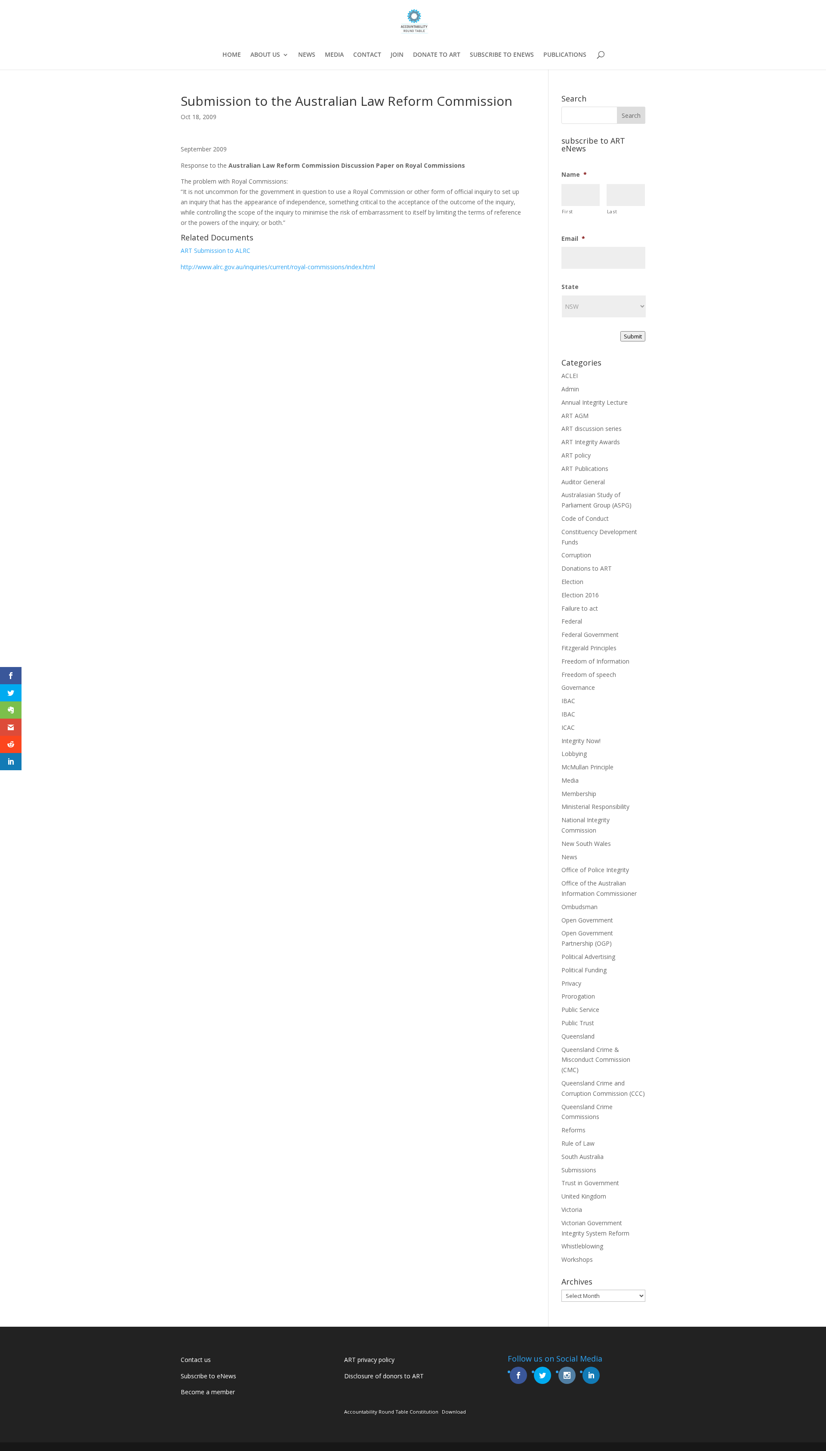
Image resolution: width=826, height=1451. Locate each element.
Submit (633, 336)
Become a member (208, 1392)
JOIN (397, 55)
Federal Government (590, 634)
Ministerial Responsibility (595, 806)
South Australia (582, 1157)
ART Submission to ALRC (215, 250)
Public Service (580, 1009)
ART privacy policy (369, 1360)
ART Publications (584, 468)
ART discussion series (591, 428)
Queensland (578, 1036)
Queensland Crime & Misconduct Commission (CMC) (595, 1059)
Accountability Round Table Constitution (391, 1411)
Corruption (576, 555)
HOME (231, 55)
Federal (571, 621)
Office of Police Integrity (595, 870)
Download (454, 1411)
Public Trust (577, 1023)
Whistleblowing (582, 1246)
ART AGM (575, 416)
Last (612, 211)
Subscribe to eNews (208, 1376)
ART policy (576, 455)
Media (570, 780)
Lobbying (574, 754)
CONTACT (367, 55)
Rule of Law (578, 1143)
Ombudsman (579, 907)
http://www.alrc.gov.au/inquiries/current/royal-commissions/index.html (278, 267)
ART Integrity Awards (590, 442)
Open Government (587, 920)
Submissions (578, 1170)
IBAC (568, 701)
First (567, 211)
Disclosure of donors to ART (384, 1376)
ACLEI (569, 376)
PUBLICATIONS (564, 55)
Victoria (571, 1209)
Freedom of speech (588, 674)
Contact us (196, 1360)
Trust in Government (590, 1183)
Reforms (573, 1130)
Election (572, 582)
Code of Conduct (585, 518)
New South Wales (586, 843)
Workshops (577, 1259)
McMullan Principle (587, 767)
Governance (578, 687)
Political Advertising (588, 957)
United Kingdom (583, 1196)
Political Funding (584, 970)
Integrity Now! (581, 741)
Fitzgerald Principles (588, 648)
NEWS (306, 55)
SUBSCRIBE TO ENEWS (502, 55)
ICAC (568, 727)
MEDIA (334, 55)
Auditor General (583, 482)
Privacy (571, 983)
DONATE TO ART (436, 55)
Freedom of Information (595, 661)
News (569, 857)
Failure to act (579, 608)
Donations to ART (586, 568)
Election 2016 (580, 595)
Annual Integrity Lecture (594, 402)
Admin (570, 389)
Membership (578, 794)
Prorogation (578, 996)
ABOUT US (265, 55)
